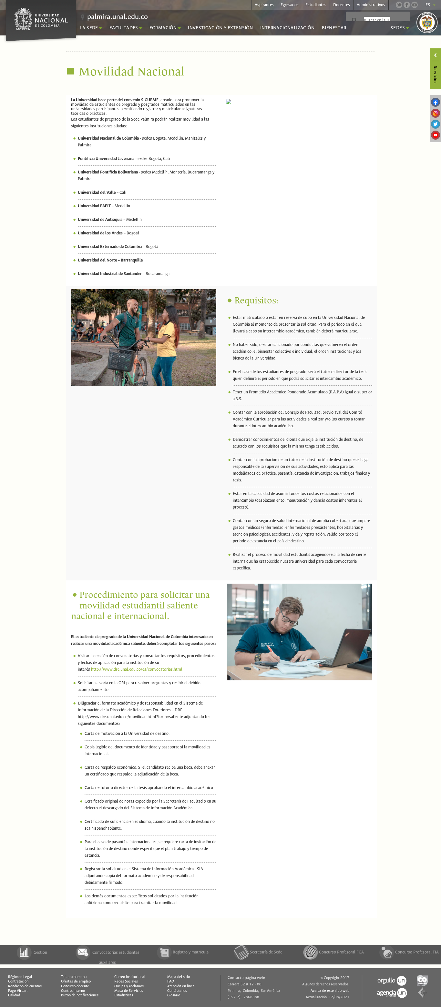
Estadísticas (123, 995)
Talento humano (74, 977)
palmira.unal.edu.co (117, 17)
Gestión (40, 952)
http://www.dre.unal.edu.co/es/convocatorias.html (136, 669)
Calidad (14, 995)
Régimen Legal (20, 977)
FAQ (170, 981)
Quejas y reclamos (129, 986)
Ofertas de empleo (76, 981)
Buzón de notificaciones (79, 995)
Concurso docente (75, 986)
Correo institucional (129, 977)
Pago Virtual (17, 991)
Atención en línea (181, 986)
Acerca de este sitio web (330, 991)
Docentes (341, 5)
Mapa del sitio (178, 977)
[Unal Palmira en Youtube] (414, 5)
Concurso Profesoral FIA (417, 952)
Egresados (290, 5)
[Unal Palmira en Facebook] (407, 5)
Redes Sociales (126, 981)
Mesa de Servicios (128, 991)
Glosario (173, 995)
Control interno (73, 991)
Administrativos (371, 5)
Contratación (18, 981)
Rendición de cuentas (25, 986)
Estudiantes (315, 5)
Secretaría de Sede (266, 952)
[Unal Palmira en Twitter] (399, 5)
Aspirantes (264, 5)
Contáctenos (177, 991)
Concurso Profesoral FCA (341, 952)
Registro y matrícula (191, 952)
